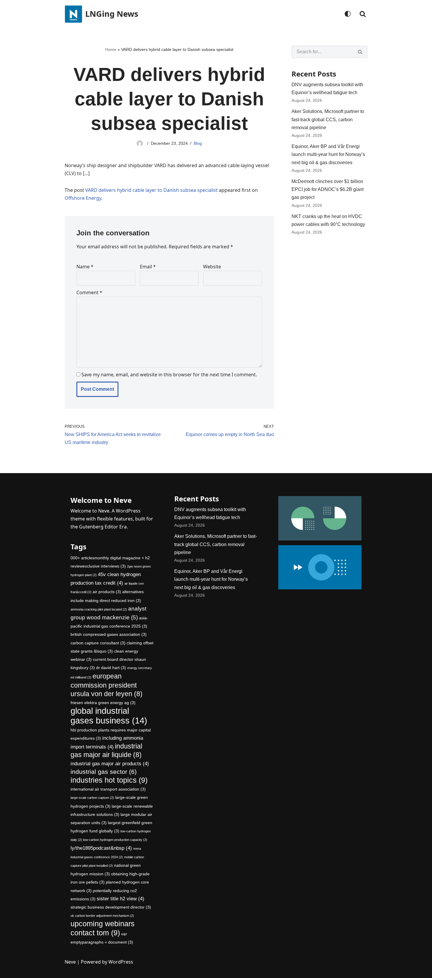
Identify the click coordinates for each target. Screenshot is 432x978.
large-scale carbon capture (92, 797)
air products (107, 591)
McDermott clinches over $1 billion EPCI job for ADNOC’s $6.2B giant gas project (328, 189)
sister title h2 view (120, 899)
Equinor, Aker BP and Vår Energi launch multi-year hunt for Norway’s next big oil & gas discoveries (328, 154)
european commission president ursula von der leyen (107, 685)
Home (110, 49)
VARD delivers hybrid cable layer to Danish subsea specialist (151, 190)
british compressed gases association (109, 634)
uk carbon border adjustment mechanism (102, 915)
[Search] (362, 14)
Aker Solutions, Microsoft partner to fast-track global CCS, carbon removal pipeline (328, 119)
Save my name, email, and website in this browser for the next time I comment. (169, 374)
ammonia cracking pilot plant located (99, 609)
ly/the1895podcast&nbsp (101, 848)
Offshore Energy (83, 198)
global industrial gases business (109, 715)
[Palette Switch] (348, 14)
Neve (70, 962)
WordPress (120, 962)
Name (84, 266)
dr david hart (111, 667)
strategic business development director (111, 907)
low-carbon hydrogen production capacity (115, 839)
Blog (198, 143)
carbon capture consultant (98, 643)
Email (148, 266)
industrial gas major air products (110, 763)
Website (212, 266)
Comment (89, 292)
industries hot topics (109, 780)
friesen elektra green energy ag (103, 702)
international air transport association (108, 789)
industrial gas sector (104, 771)
